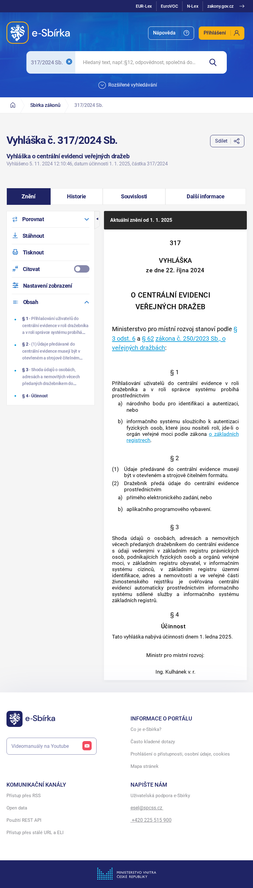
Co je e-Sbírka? (146, 729)
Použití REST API (23, 820)
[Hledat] (215, 62)
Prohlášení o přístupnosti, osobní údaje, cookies (180, 754)
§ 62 (148, 338)
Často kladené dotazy (153, 741)
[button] (29, 196)
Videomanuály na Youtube (40, 746)
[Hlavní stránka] (13, 105)
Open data (16, 808)
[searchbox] (139, 62)
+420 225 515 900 (151, 820)
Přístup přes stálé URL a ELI (35, 832)
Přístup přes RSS (23, 795)
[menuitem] (171, 33)
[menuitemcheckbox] (50, 269)
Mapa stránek (145, 766)
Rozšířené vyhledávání (132, 85)
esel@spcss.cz (147, 808)
